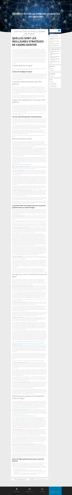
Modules (53, 1)
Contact (66, 1)
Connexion (51, 81)
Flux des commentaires (53, 84)
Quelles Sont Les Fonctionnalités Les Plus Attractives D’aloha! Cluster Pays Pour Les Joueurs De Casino (28, 343)
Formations (59, 1)
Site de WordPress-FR (53, 86)
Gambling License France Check (54, 43)
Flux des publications (53, 83)
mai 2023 (51, 68)
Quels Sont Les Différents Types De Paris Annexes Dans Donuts (22, 164)
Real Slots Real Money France (54, 45)
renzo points (52, 61)
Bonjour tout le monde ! (53, 57)
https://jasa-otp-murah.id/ (54, 56)
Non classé (51, 75)
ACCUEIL (47, 1)
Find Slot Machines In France (54, 36)
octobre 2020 (52, 70)
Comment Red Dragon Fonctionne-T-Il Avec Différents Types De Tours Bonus (24, 415)
